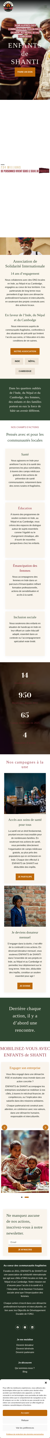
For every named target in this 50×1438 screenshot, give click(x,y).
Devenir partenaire (25, 1352)
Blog (25, 1372)
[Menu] (45, 6)
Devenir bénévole (25, 1348)
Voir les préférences (25, 1428)
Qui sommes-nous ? (25, 1368)
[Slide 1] (21, 1197)
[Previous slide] (4, 1127)
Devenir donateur (24, 1345)
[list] (25, 1127)
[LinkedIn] (32, 1327)
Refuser (25, 1420)
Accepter (25, 1413)
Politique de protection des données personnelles (25, 1434)
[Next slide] (45, 1127)
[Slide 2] (27, 1197)
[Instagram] (25, 1327)
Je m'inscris (25, 1249)
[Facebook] (17, 1327)
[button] (45, 1382)
